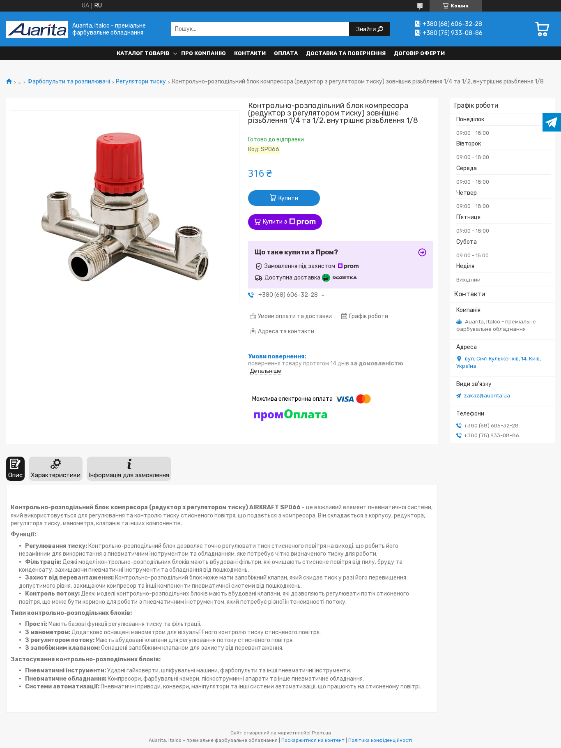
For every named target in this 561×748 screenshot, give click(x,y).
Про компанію (203, 53)
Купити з (275, 221)
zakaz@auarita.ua (487, 395)
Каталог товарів (143, 53)
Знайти (366, 28)
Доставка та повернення (346, 53)
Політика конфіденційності (380, 740)
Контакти (250, 53)
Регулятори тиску (141, 81)
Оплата (286, 53)
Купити (288, 198)
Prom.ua (321, 733)
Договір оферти (419, 53)
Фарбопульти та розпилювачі (69, 81)
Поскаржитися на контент (313, 740)
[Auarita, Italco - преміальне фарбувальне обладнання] (37, 28)
